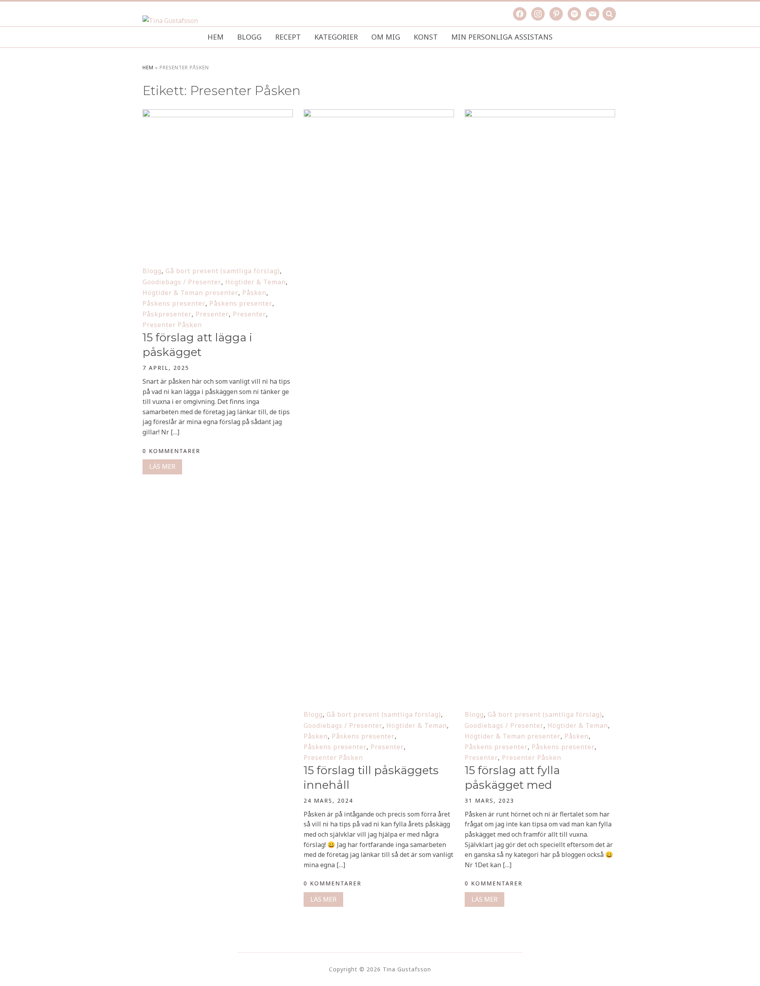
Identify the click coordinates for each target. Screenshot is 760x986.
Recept (288, 37)
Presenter (212, 314)
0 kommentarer (171, 451)
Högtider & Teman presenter (190, 292)
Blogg (249, 37)
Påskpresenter (167, 314)
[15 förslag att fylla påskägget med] (540, 114)
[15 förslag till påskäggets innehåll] (379, 114)
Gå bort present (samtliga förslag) (222, 270)
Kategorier (336, 37)
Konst (426, 37)
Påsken (254, 292)
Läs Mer (162, 466)
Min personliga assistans (502, 37)
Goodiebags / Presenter (181, 282)
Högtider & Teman (255, 282)
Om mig (385, 37)
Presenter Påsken (172, 324)
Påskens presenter (173, 303)
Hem (215, 37)
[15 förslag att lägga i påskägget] (217, 114)
